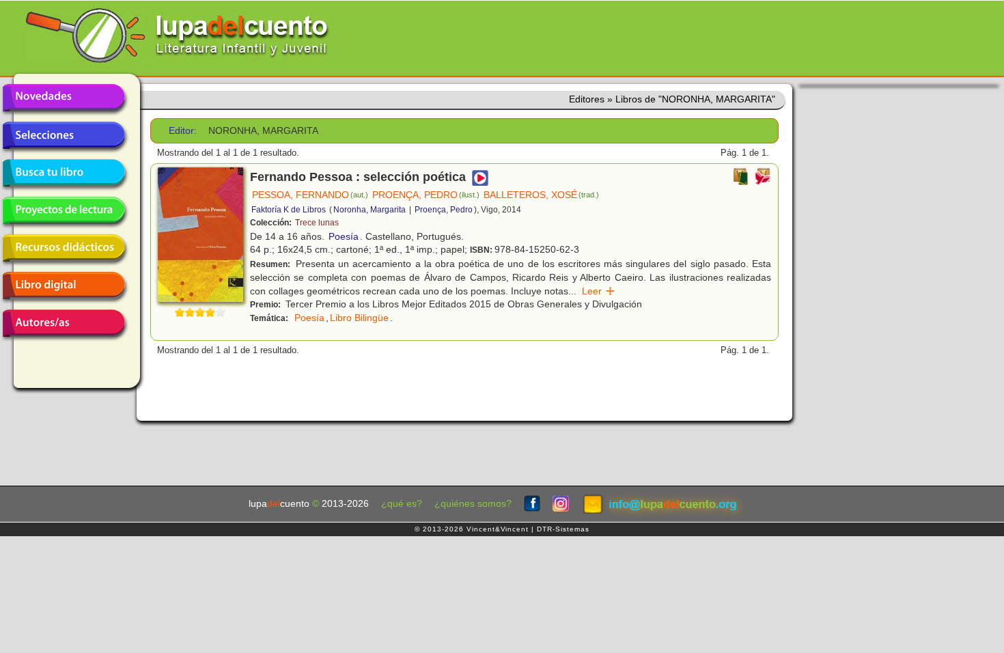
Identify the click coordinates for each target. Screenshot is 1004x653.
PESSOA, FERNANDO (310, 194)
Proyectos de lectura (63, 210)
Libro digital (63, 285)
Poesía (344, 236)
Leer (598, 291)
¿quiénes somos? (473, 504)
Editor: (183, 131)
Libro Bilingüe (359, 317)
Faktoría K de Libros (288, 209)
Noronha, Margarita (369, 209)
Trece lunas (317, 222)
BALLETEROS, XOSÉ (541, 194)
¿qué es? (401, 504)
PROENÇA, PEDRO (425, 194)
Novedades (63, 97)
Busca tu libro (63, 172)
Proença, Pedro (444, 209)
